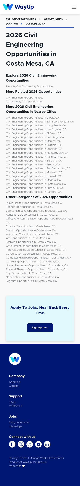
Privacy (13, 458)
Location (12, 24)
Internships (15, 426)
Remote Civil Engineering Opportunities (29, 86)
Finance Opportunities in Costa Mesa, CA (31, 226)
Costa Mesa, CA (35, 24)
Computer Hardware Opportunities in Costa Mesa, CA (38, 257)
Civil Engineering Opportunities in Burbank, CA (34, 160)
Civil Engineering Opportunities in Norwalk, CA (34, 176)
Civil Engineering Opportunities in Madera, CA (33, 180)
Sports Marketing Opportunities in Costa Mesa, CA (36, 211)
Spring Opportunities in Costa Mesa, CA (30, 207)
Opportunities (53, 19)
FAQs (12, 402)
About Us (14, 382)
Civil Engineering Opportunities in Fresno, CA (33, 164)
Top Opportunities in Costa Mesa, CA (28, 273)
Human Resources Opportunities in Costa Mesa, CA (37, 265)
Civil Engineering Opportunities (24, 97)
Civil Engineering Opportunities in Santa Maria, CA (36, 184)
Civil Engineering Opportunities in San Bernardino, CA (38, 168)
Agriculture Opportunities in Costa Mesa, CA (32, 215)
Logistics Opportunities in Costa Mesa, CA (31, 281)
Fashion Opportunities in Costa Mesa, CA (31, 242)
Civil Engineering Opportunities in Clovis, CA (32, 118)
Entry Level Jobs (19, 422)
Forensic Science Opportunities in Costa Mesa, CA (36, 250)
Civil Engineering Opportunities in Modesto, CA (34, 172)
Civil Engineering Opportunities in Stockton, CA (34, 149)
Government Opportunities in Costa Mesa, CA (33, 246)
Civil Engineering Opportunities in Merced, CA (33, 141)
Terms (24, 458)
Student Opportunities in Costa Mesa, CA (31, 230)
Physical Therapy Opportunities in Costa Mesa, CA (36, 269)
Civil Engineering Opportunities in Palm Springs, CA (36, 157)
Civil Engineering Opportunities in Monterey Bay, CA (37, 153)
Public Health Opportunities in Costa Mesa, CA (34, 203)
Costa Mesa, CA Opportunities (24, 101)
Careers (13, 386)
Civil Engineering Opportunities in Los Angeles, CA (36, 129)
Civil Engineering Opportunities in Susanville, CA (35, 188)
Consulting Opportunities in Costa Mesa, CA (32, 261)
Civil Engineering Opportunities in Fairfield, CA (33, 145)
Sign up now (40, 327)
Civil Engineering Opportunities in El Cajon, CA (33, 133)
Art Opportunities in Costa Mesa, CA (28, 238)
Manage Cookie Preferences (47, 458)
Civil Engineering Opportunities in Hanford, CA (34, 192)
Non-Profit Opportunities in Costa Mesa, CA (32, 277)
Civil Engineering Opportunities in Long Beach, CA (36, 125)
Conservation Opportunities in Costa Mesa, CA (34, 254)
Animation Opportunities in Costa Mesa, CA (32, 234)
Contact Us (16, 406)
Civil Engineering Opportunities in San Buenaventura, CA (40, 121)
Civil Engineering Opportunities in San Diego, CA (35, 137)
